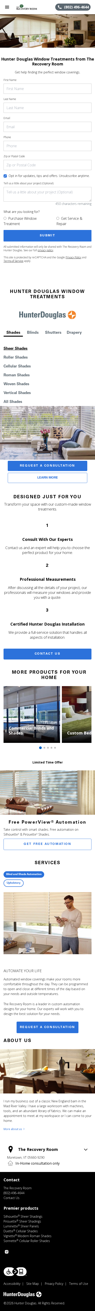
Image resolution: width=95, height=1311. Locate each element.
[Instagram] (7, 1252)
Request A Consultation (47, 465)
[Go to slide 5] (55, 748)
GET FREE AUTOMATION (47, 844)
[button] (7, 7)
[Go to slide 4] (51, 748)
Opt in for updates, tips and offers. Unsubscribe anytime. (49, 176)
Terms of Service (13, 261)
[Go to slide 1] (40, 747)
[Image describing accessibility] (15, 1271)
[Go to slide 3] (48, 748)
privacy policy (45, 250)
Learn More (47, 477)
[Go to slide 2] (44, 748)
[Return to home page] (27, 7)
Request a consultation (47, 1027)
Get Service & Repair (69, 221)
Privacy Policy (73, 257)
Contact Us (48, 654)
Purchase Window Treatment (20, 221)
